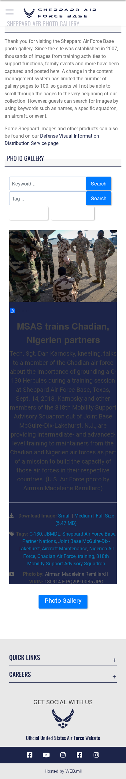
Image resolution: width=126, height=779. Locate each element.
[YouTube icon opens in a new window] (46, 755)
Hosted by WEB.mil (63, 771)
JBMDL (52, 534)
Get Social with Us (63, 702)
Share (22, 310)
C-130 (35, 534)
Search (98, 183)
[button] (10, 13)
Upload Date (71, 213)
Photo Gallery (63, 600)
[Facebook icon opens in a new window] (29, 755)
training (86, 556)
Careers (20, 674)
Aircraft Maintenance (64, 549)
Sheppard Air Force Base (88, 534)
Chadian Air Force (56, 556)
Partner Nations (39, 541)
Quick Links (24, 657)
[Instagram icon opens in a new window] (63, 755)
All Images (26, 213)
